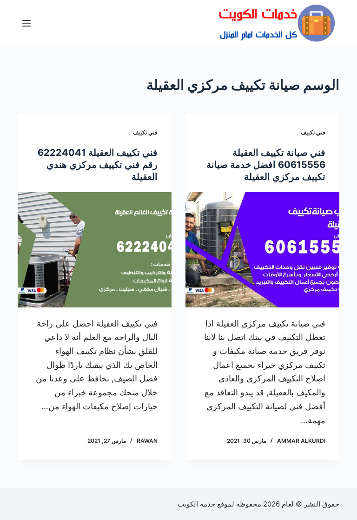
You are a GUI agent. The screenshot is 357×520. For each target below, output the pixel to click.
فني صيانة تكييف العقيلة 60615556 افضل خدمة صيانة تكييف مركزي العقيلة (265, 164)
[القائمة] (26, 23)
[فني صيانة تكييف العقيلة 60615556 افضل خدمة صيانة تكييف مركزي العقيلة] (262, 249)
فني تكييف (313, 132)
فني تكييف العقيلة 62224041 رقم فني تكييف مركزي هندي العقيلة (98, 164)
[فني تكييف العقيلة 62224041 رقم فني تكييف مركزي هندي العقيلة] (95, 249)
